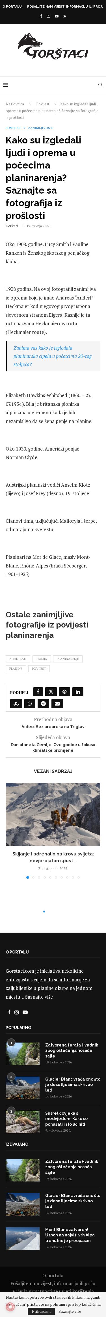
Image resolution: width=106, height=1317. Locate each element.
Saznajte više (39, 997)
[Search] (100, 85)
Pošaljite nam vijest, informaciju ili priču (65, 6)
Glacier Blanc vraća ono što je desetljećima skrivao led (72, 1084)
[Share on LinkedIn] (77, 691)
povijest (39, 669)
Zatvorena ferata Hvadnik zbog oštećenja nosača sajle (71, 1050)
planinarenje (68, 659)
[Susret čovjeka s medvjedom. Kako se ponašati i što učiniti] (23, 1122)
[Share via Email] (57, 703)
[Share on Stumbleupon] (16, 703)
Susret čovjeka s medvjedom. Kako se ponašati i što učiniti (66, 1119)
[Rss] (64, 16)
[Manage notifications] (10, 1306)
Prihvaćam (41, 1311)
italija (41, 659)
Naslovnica (15, 104)
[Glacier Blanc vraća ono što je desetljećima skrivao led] (23, 1088)
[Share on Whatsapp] (29, 703)
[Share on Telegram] (43, 703)
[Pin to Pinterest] (64, 691)
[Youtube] (57, 16)
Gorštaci (12, 226)
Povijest (42, 104)
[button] (10, 830)
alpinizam (18, 659)
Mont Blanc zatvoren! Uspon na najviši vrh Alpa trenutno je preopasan (70, 1235)
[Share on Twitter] (51, 691)
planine (15, 669)
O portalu (12, 6)
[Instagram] (48, 16)
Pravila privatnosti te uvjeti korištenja (53, 1291)
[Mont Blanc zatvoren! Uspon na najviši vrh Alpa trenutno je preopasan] (23, 1238)
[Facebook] (41, 16)
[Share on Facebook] (38, 691)
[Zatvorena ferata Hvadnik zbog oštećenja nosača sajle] (23, 1054)
